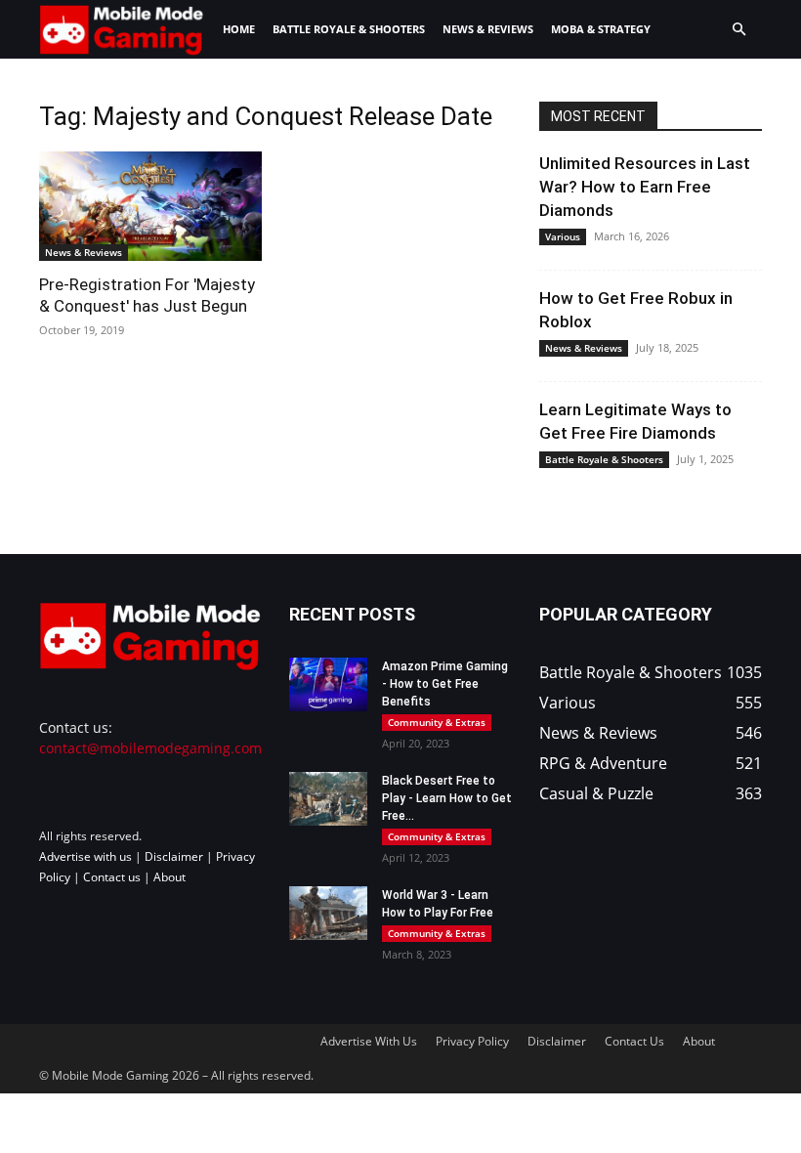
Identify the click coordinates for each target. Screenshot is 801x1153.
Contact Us (634, 1041)
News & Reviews (488, 28)
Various (562, 236)
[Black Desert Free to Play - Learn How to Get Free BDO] (328, 799)
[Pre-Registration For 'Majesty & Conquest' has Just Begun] (150, 206)
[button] (738, 30)
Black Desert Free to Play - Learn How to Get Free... (447, 798)
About (169, 877)
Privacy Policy (472, 1041)
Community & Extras (436, 722)
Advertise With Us (368, 1041)
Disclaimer (174, 856)
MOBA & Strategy (601, 28)
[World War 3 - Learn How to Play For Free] (328, 913)
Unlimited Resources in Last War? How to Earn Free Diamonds (644, 186)
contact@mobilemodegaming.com (150, 748)
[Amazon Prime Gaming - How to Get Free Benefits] (328, 684)
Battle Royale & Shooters (349, 28)
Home (239, 28)
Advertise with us (85, 856)
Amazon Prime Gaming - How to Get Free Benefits (445, 684)
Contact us (112, 877)
